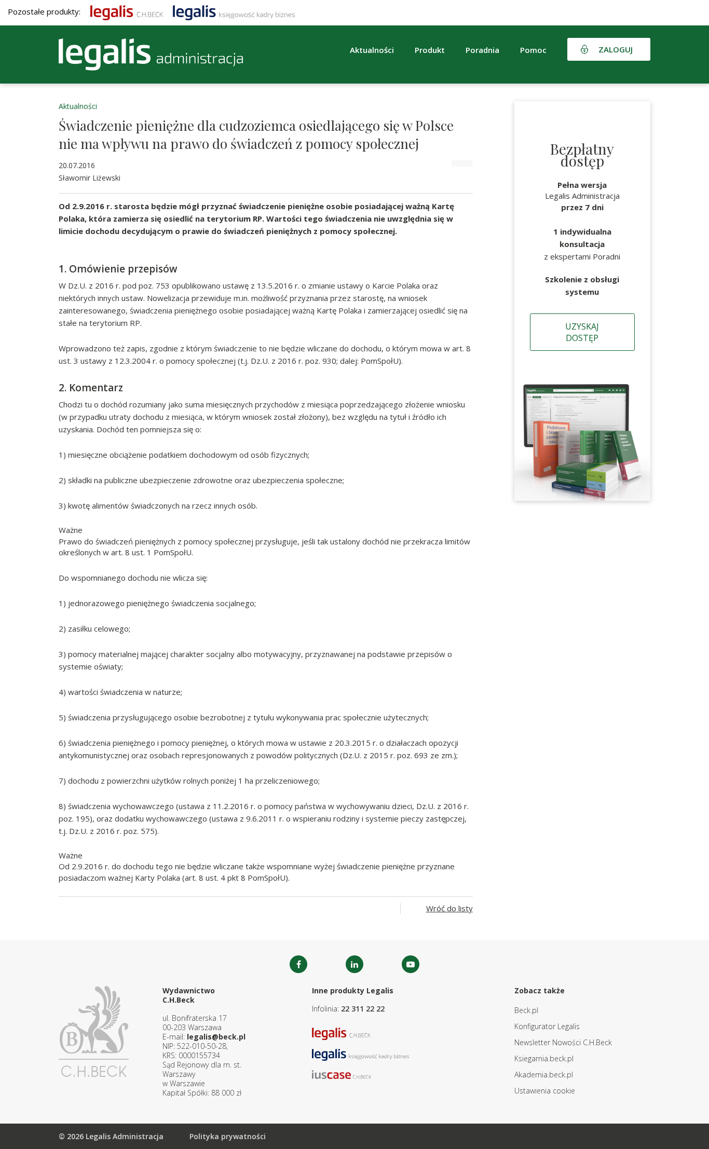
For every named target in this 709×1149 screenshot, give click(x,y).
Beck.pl (526, 1010)
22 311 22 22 (363, 1009)
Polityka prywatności (227, 1136)
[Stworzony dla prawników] (126, 11)
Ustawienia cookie (544, 1091)
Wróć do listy (449, 908)
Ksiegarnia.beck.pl (544, 1058)
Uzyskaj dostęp (582, 332)
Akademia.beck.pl (543, 1074)
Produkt (430, 50)
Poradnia (482, 50)
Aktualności (78, 106)
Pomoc (533, 50)
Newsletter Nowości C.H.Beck (563, 1042)
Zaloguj (615, 49)
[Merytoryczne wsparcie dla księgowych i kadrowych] (234, 11)
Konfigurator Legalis (547, 1026)
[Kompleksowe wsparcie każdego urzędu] (151, 54)
